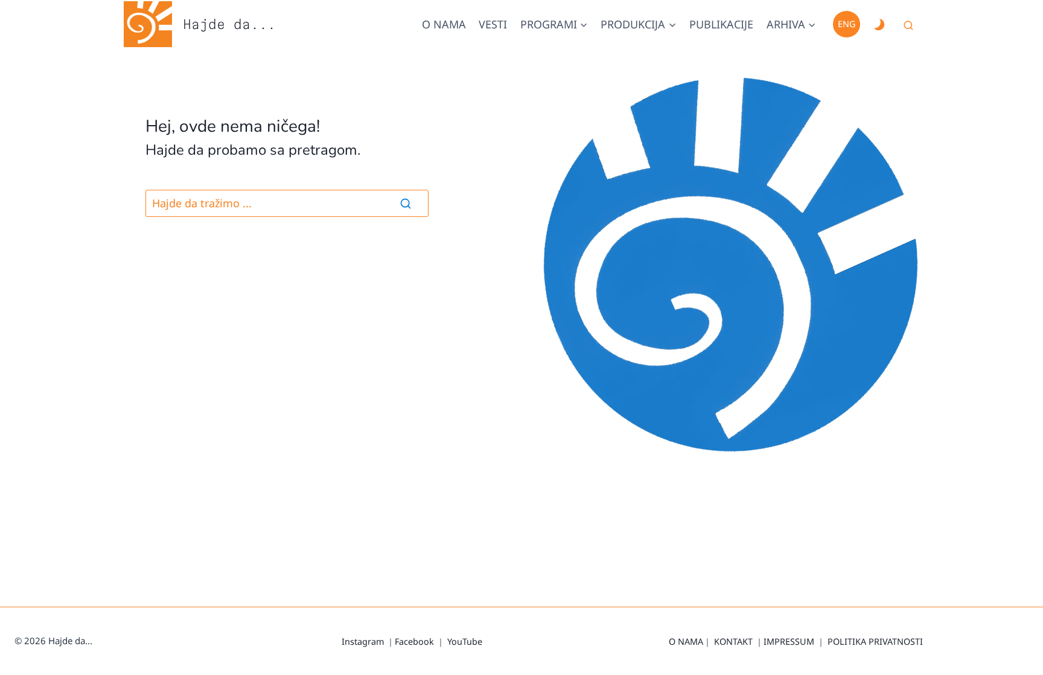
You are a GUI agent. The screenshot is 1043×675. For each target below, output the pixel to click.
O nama (444, 24)
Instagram (363, 641)
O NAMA (686, 641)
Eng (846, 24)
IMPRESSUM (789, 641)
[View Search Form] (908, 26)
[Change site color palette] (878, 24)
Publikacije (721, 24)
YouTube (464, 641)
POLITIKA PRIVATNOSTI (875, 641)
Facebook (414, 641)
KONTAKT (733, 641)
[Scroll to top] (1018, 662)
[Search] (406, 203)
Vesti (493, 24)
